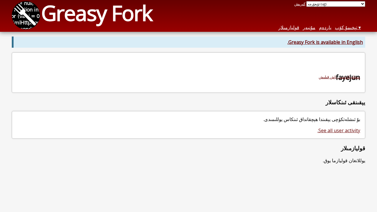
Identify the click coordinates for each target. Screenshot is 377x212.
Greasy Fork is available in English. (325, 42)
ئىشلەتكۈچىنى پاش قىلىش (339, 77)
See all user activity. (339, 130)
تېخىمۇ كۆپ (346, 27)
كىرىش (299, 3)
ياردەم (325, 27)
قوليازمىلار (288, 27)
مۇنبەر (309, 27)
